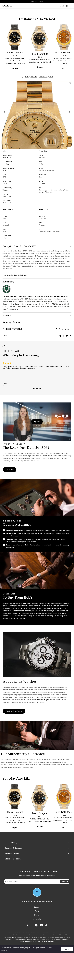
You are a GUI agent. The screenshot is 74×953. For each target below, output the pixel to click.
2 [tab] (37, 388)
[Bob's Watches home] (7, 5)
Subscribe (65, 881)
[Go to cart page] (67, 6)
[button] (70, 112)
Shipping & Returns (13, 859)
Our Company (11, 843)
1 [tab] (34, 388)
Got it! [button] (67, 949)
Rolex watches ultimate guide (40, 700)
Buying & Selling (12, 853)
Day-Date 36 (7, 157)
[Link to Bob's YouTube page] (41, 925)
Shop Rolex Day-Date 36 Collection (15, 275)
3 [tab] (40, 388)
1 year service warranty (61, 545)
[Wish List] (70, 83)
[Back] (22, 76)
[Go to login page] (63, 6)
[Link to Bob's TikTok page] (46, 925)
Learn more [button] (4, 950)
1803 (4, 170)
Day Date (6, 164)
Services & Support (13, 848)
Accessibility (37, 919)
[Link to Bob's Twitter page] (27, 925)
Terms (37, 911)
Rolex (4, 151)
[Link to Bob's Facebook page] (32, 925)
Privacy (36, 907)
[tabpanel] (37, 374)
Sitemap (37, 915)
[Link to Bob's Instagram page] (36, 925)
